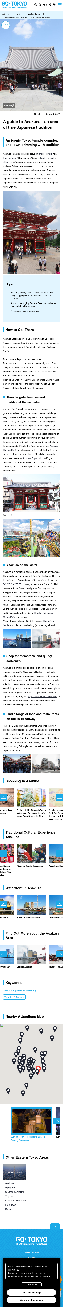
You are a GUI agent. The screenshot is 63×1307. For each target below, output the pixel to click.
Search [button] (40, 4)
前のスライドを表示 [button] (3, 797)
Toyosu (9, 1196)
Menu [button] (60, 4)
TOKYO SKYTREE (12, 584)
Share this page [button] (50, 4)
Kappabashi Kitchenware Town (42, 696)
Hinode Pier (39, 612)
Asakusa (9, 1183)
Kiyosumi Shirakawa (16, 1200)
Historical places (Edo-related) (20, 990)
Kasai (8, 1209)
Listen (45, 4)
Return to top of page (55, 1226)
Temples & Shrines (14, 997)
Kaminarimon (9, 157)
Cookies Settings (31, 1292)
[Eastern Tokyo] (14, 1166)
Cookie (31, 1257)
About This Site (31, 1252)
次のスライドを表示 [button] (59, 797)
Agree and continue (31, 1300)
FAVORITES (54, 4)
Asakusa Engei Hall (32, 458)
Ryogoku (10, 1187)
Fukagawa (10, 1204)
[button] (35, 4)
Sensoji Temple (44, 153)
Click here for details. (31, 1284)
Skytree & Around (14, 1191)
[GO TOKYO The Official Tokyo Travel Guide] (14, 4)
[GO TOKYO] (31, 1241)
